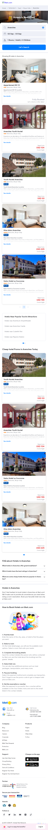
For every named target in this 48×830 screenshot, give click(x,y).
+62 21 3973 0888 (35, 716)
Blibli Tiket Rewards (8, 743)
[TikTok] (31, 814)
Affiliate (4, 740)
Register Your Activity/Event (10, 774)
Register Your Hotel (8, 771)
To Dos (27, 737)
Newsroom (5, 731)
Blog (3, 728)
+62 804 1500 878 (35, 712)
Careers (4, 734)
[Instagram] (25, 814)
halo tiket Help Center (9, 758)
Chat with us (10, 710)
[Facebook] (4, 814)
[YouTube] (20, 814)
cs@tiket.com (11, 715)
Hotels (27, 731)
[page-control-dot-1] (24, 554)
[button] (24, 566)
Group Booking (6, 761)
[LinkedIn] (15, 814)
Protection (5, 746)
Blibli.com (5, 750)
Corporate (5, 737)
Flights (27, 728)
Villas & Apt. (29, 734)
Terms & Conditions (8, 767)
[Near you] (43, 27)
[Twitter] (9, 814)
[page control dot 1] (23, 343)
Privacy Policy (6, 764)
